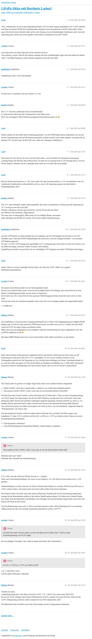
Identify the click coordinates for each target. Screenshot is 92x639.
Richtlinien (25, 630)
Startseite (4, 630)
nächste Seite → (7, 616)
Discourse (18, 636)
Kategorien (15, 630)
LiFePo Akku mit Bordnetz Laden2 (26, 8)
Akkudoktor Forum (8, 2)
